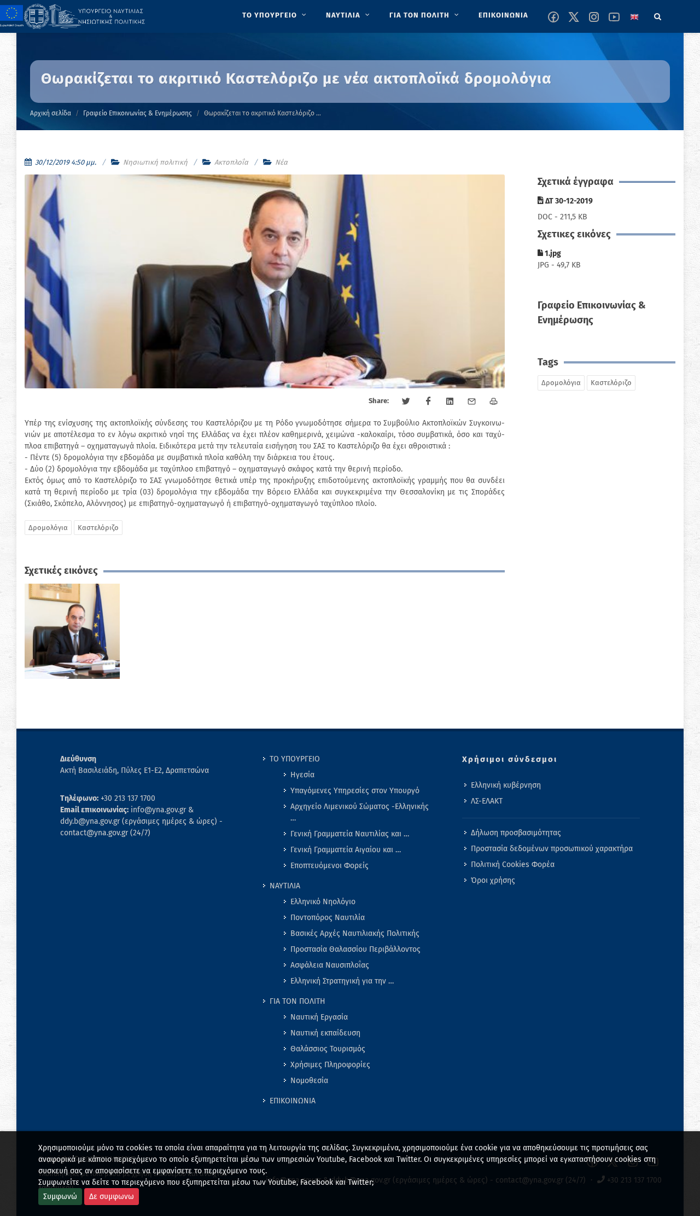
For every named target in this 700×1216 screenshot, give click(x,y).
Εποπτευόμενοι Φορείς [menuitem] (329, 865)
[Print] (494, 401)
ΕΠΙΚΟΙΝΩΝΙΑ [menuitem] (293, 1101)
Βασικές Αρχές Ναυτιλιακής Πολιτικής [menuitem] (354, 933)
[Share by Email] (472, 401)
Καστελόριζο (98, 527)
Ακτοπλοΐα (231, 162)
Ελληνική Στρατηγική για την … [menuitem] (342, 981)
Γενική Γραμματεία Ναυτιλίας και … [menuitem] (349, 834)
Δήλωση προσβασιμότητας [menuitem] (516, 832)
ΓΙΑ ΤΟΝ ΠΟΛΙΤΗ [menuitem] (297, 1001)
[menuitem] (275, 15)
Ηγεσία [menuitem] (302, 774)
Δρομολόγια (48, 527)
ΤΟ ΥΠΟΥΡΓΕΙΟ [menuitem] (295, 759)
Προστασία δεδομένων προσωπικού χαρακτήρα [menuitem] (552, 848)
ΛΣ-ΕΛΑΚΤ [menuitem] (487, 801)
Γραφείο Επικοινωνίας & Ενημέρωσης (137, 113)
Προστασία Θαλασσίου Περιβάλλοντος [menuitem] (355, 949)
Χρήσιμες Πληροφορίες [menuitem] (330, 1064)
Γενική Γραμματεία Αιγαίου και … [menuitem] (345, 849)
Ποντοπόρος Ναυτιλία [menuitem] (327, 917)
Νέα (281, 162)
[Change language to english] (634, 17)
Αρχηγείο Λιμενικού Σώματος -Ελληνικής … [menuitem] (359, 812)
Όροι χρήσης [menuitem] (493, 880)
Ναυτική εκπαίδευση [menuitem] (325, 1033)
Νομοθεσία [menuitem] (309, 1080)
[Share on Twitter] (406, 401)
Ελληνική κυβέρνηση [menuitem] (506, 785)
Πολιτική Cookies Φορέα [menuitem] (513, 864)
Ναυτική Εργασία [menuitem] (319, 1017)
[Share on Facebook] (428, 401)
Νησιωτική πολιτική (155, 162)
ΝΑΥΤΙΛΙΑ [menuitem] (285, 886)
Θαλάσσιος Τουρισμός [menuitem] (327, 1049)
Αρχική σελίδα (50, 113)
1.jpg (552, 253)
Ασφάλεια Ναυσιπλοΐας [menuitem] (329, 965)
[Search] (658, 15)
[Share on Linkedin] (450, 401)
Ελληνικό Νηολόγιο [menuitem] (322, 901)
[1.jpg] (72, 631)
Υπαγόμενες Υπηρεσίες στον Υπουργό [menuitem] (354, 790)
